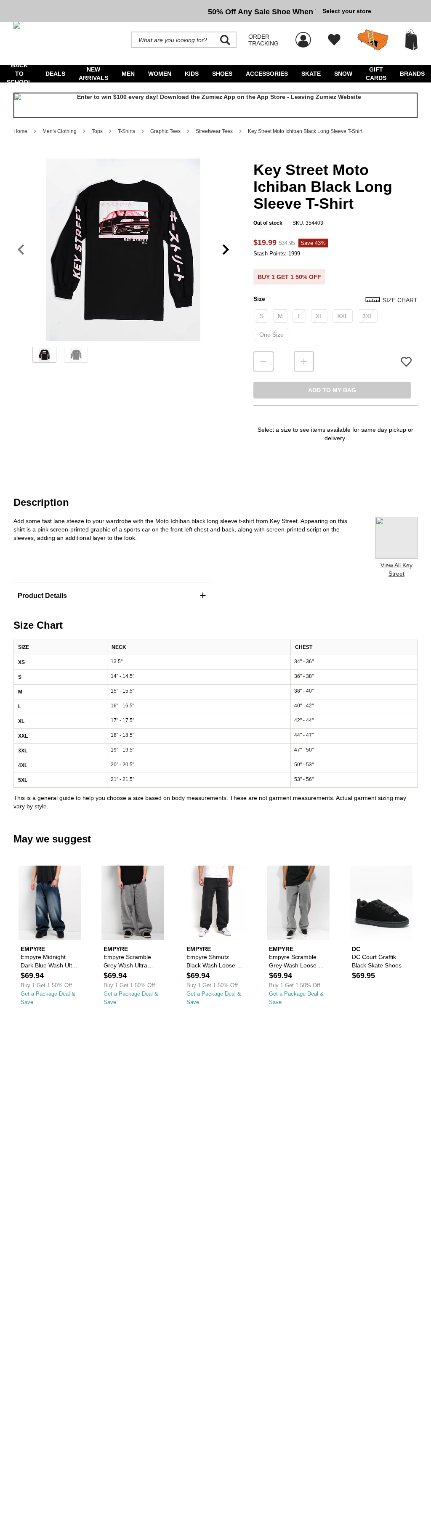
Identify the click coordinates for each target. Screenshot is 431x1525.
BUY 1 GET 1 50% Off (289, 277)
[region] (123, 263)
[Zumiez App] (215, 106)
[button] (123, 249)
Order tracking (263, 40)
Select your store (346, 11)
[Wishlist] (334, 40)
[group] (164, 10)
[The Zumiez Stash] (372, 39)
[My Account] (303, 35)
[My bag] (411, 40)
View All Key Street (396, 569)
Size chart (400, 300)
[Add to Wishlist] (406, 361)
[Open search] (225, 40)
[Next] (225, 249)
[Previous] (20, 249)
